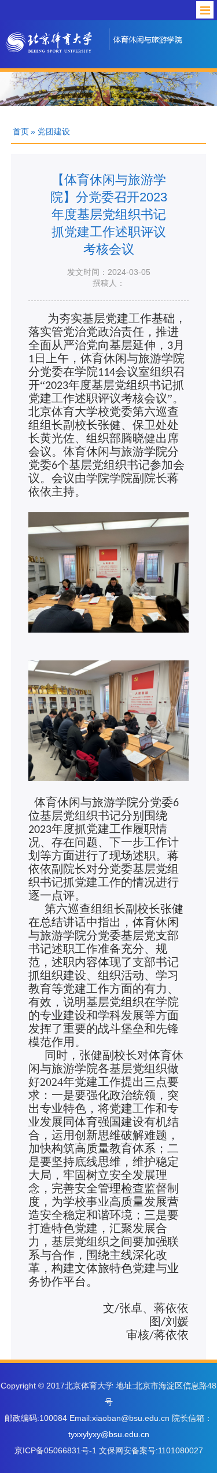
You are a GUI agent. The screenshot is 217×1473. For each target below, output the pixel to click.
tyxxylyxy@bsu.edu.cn (108, 1434)
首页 (21, 131)
